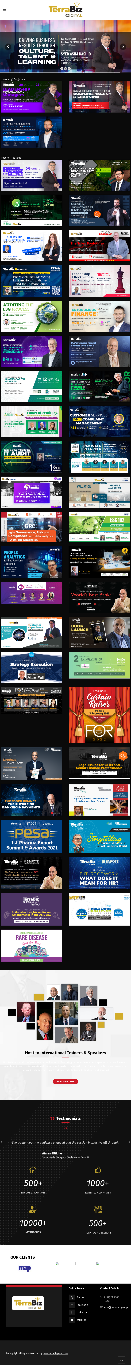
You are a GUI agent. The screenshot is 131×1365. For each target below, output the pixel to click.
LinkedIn (82, 1312)
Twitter (81, 1297)
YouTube (81, 1319)
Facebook (82, 1305)
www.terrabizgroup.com (55, 1353)
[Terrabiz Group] (65, 10)
